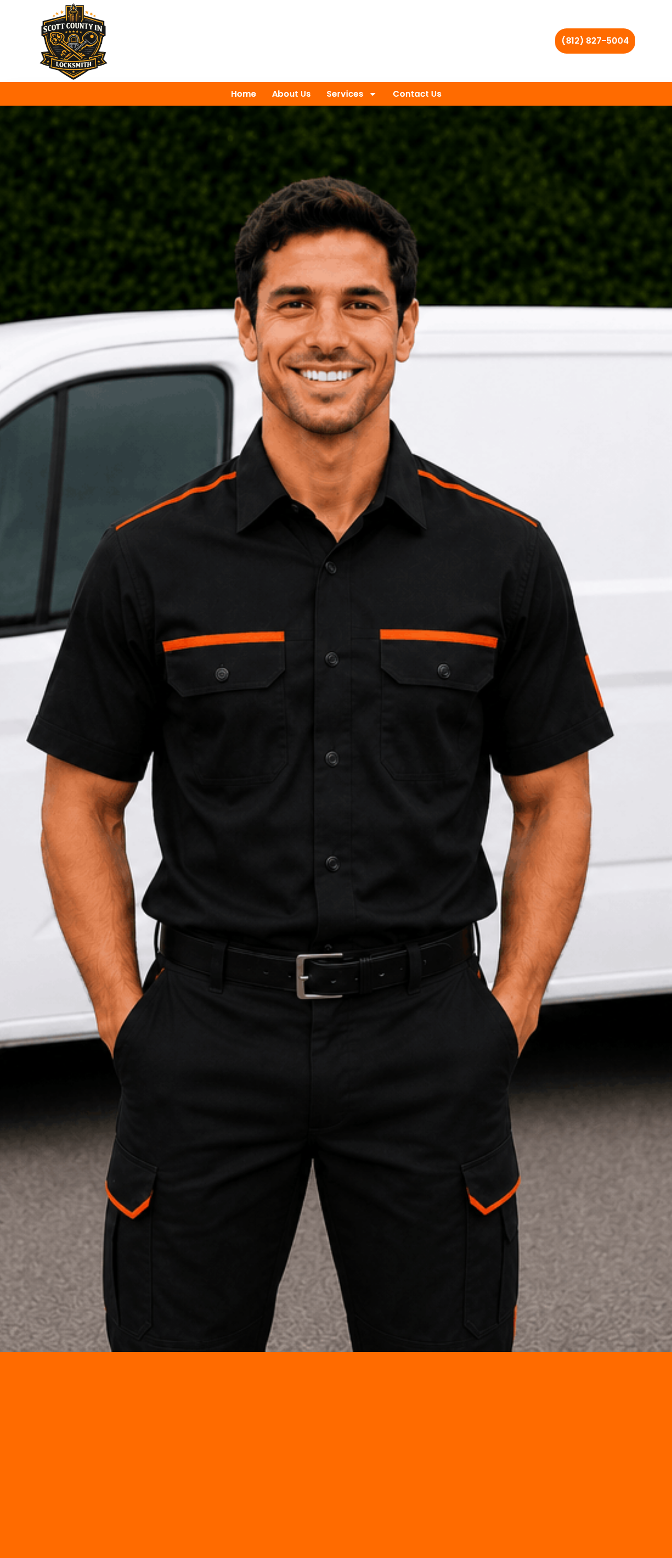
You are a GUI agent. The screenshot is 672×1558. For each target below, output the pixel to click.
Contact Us (417, 94)
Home (243, 94)
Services (345, 94)
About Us (291, 94)
